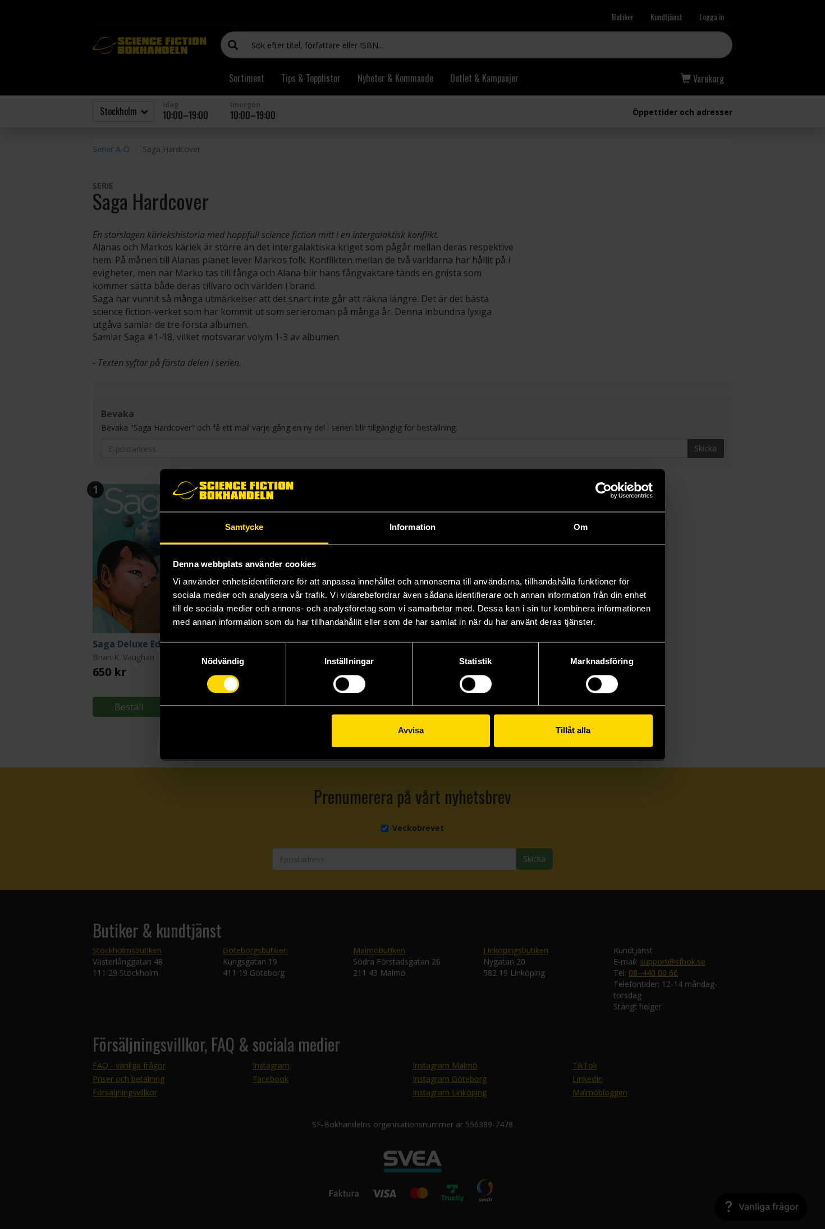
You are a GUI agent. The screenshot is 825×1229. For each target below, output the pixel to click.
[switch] (349, 684)
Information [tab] (412, 527)
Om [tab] (581, 527)
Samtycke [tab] (244, 527)
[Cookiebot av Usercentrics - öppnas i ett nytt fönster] (603, 490)
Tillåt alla (573, 730)
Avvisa (411, 730)
